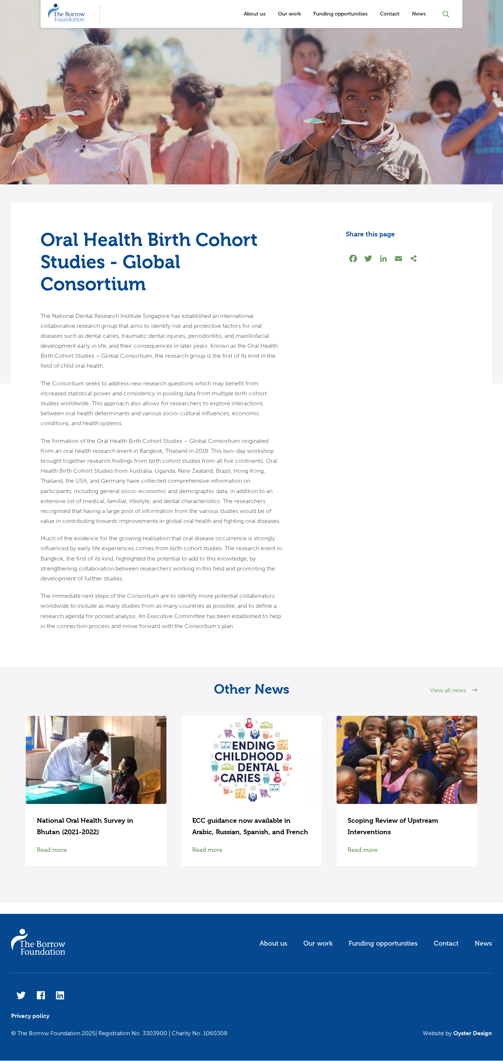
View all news (448, 690)
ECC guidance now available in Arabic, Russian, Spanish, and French (250, 826)
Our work (289, 14)
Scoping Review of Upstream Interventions (393, 826)
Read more (52, 849)
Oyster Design (472, 1033)
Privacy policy (30, 1015)
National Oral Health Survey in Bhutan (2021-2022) (85, 826)
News (419, 14)
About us (254, 14)
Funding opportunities (340, 14)
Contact (390, 14)
